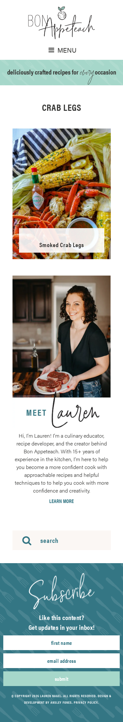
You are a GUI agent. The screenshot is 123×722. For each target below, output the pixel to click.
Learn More (61, 501)
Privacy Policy (86, 702)
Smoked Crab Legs (61, 245)
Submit (62, 678)
